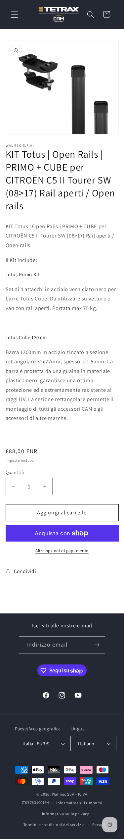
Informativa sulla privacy (65, 813)
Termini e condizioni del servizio (54, 824)
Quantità (15, 472)
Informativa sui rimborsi (79, 802)
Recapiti (100, 824)
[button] (14, 14)
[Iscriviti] (97, 645)
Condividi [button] (25, 571)
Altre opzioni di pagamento (61, 550)
